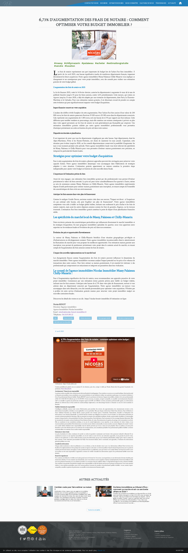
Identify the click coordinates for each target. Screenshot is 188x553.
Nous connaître (68, 318)
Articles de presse (85, 318)
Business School (163, 535)
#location (70, 66)
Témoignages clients (104, 318)
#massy (58, 63)
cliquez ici (101, 550)
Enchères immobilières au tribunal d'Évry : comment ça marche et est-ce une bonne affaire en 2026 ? (130, 489)
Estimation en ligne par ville (125, 318)
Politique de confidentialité (133, 538)
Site (55, 318)
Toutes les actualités (94, 510)
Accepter (179, 550)
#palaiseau (87, 63)
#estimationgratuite (117, 63)
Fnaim (158, 533)
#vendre (58, 66)
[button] (94, 44)
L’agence (127, 530)
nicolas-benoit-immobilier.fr (80, 539)
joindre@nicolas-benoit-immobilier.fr (72, 312)
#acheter (100, 63)
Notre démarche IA (66, 389)
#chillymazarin (72, 63)
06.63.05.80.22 (67, 314)
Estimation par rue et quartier (62, 322)
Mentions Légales (130, 536)
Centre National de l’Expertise (164, 537)
